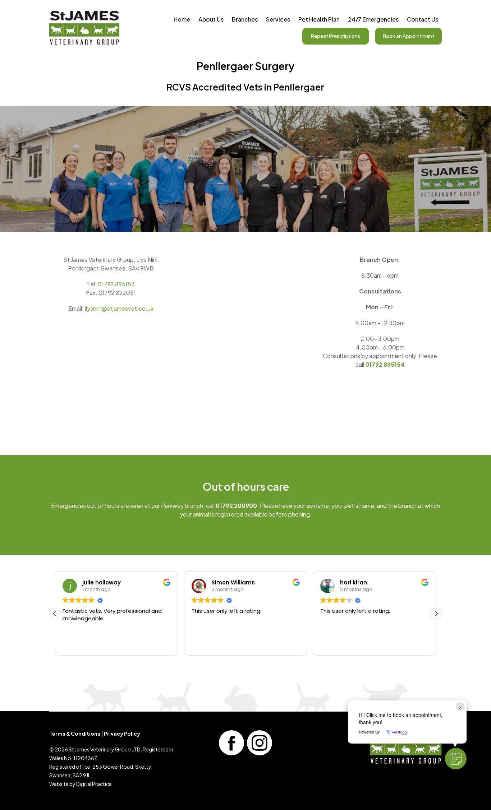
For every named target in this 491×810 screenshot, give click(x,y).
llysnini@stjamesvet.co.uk (119, 308)
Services (278, 19)
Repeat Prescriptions (335, 36)
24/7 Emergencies (373, 19)
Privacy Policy (122, 733)
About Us (211, 19)
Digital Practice (94, 784)
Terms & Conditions (74, 733)
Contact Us (422, 19)
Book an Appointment (408, 36)
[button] (436, 613)
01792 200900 (236, 505)
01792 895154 (116, 284)
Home (182, 19)
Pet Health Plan (319, 19)
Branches (245, 19)
